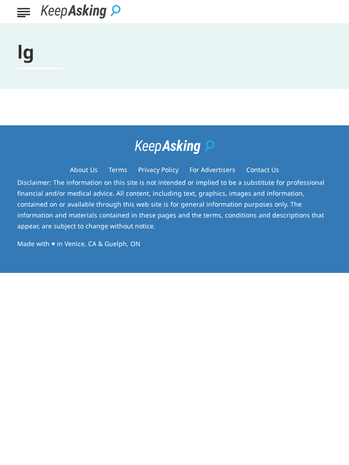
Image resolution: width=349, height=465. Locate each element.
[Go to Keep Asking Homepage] (80, 12)
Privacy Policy (158, 169)
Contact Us (262, 169)
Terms (118, 169)
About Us (84, 169)
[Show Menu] (23, 10)
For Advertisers (212, 169)
